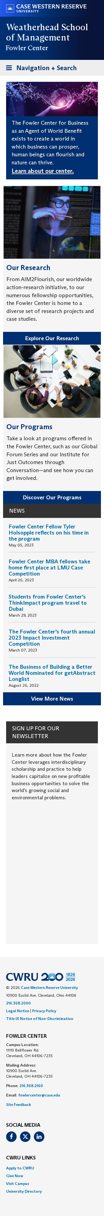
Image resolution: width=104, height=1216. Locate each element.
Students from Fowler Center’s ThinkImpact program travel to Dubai (48, 602)
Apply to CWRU (20, 1168)
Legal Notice (17, 1010)
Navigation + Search (39, 69)
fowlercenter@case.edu (39, 1095)
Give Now (14, 1175)
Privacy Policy (44, 1010)
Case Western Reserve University (49, 987)
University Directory (24, 1191)
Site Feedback (18, 1104)
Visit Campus (17, 1183)
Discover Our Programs (52, 497)
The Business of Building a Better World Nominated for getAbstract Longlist (52, 672)
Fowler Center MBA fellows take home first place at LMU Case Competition (49, 567)
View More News (52, 698)
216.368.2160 (31, 1085)
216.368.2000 (18, 1003)
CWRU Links (21, 1158)
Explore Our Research (52, 338)
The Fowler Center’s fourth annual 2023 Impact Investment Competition (52, 637)
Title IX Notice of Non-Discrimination (39, 1018)
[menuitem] (52, 1168)
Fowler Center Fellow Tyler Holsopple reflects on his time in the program (49, 532)
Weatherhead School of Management (47, 32)
